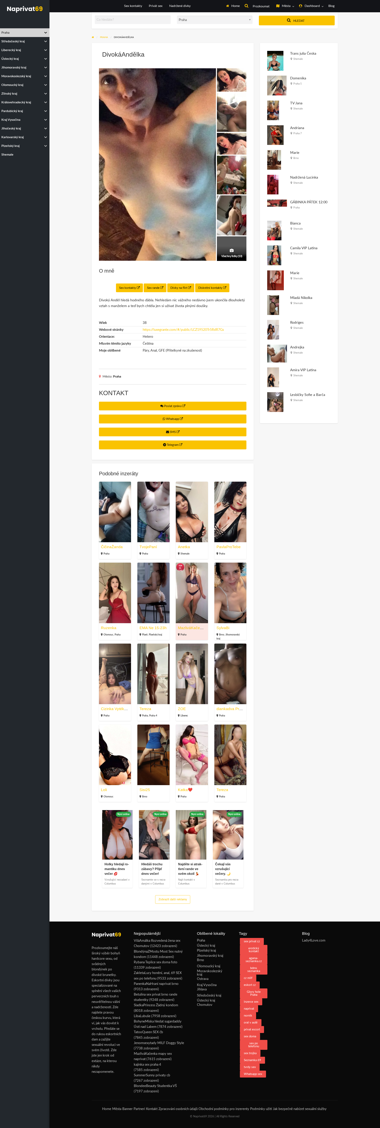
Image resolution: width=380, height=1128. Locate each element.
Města (286, 6)
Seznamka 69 (252, 1060)
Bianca (295, 223)
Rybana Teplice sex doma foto (155, 962)
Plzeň (145, 634)
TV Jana (296, 103)
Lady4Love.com (313, 940)
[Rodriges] (273, 329)
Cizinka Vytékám (115, 709)
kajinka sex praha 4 (147, 1064)
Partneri (139, 1109)
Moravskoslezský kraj (209, 972)
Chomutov (204, 1004)
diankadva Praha (231, 709)
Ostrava (202, 979)
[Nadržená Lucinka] (272, 184)
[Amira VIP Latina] (273, 377)
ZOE (182, 709)
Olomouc (108, 634)
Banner (127, 1109)
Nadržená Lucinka (304, 177)
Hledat (299, 20)
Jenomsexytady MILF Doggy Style (159, 1043)
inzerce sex (251, 1001)
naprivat (249, 1008)
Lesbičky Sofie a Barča (307, 395)
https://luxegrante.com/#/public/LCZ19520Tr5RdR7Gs (183, 329)
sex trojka (250, 1053)
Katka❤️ (185, 790)
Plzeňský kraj (155, 634)
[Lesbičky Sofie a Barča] (275, 402)
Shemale (184, 554)
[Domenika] (277, 85)
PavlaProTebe (229, 547)
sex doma (250, 1036)
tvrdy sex (250, 1067)
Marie (294, 153)
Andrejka (297, 347)
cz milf (248, 978)
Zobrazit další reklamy (173, 899)
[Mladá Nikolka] (273, 305)
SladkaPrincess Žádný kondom (156, 1005)
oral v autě (250, 1022)
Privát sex (155, 6)
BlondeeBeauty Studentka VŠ (155, 1086)
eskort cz (250, 984)
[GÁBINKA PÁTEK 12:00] (277, 203)
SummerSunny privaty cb (152, 1075)
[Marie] (274, 160)
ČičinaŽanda (112, 547)
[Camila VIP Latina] (274, 255)
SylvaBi (223, 628)
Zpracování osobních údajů (178, 1109)
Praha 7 (297, 133)
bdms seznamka (253, 970)
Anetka (184, 547)
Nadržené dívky (180, 6)
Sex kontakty (133, 6)
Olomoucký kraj (208, 966)
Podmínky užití (261, 1109)
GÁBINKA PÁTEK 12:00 (308, 202)
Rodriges (297, 322)
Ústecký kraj (206, 945)
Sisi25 (145, 790)
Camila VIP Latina (303, 248)
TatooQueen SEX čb (148, 1032)
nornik (248, 1015)
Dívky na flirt (179, 287)
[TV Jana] (273, 110)
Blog (331, 6)
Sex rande (153, 287)
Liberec (184, 715)
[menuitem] (233, 6)
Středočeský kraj (209, 995)
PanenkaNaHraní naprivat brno (156, 983)
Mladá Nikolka (301, 298)
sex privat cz (252, 941)
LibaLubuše (142, 1016)
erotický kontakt (253, 950)
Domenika (298, 78)
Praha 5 (297, 84)
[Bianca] (274, 230)
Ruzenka (108, 628)
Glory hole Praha (254, 993)
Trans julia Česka (303, 53)
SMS (173, 432)
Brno (221, 634)
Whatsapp (172, 419)
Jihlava (202, 989)
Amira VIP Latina (303, 370)
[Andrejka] (277, 353)
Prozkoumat (261, 6)
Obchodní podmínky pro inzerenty (224, 1109)
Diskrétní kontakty (210, 287)
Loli (104, 790)
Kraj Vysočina (207, 985)
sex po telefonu (253, 1045)
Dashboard (312, 6)
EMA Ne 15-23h (153, 628)
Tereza (145, 709)
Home (235, 6)
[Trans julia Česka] (275, 61)
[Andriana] (275, 135)
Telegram (172, 444)
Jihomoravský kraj (210, 955)
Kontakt (152, 1109)
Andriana (297, 128)
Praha (117, 376)
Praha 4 (153, 715)
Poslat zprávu (172, 406)
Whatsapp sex (253, 1074)
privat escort (252, 1029)
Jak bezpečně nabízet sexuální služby (300, 1109)
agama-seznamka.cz (254, 960)
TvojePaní (148, 547)
